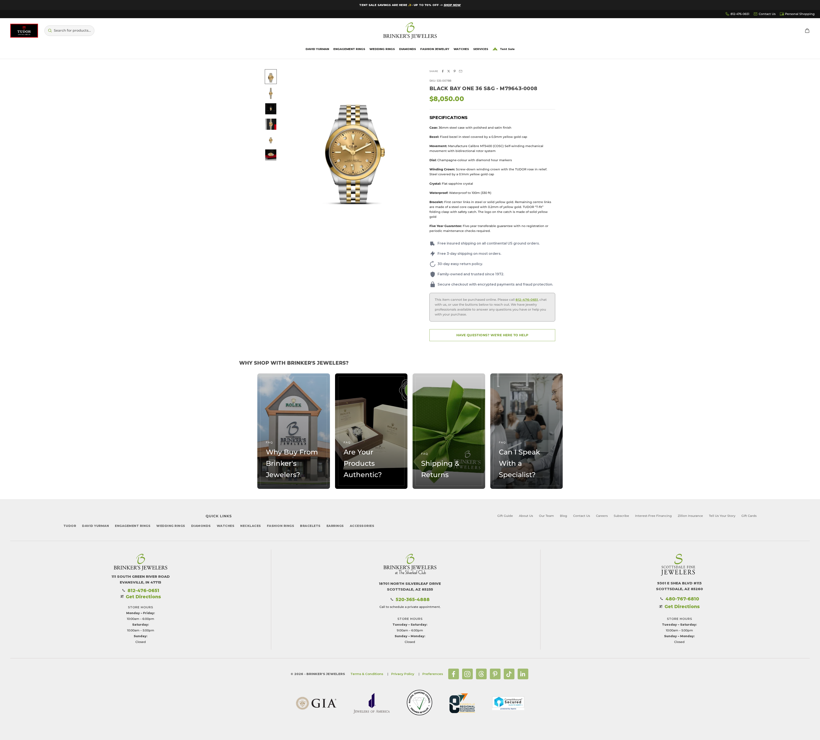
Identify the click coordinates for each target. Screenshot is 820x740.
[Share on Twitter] (448, 71)
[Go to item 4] (271, 124)
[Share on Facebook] (442, 71)
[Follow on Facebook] (453, 674)
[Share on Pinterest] (454, 71)
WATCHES (225, 526)
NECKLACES (250, 526)
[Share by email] (460, 71)
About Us (526, 516)
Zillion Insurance (690, 516)
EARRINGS (335, 526)
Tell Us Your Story (722, 516)
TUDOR (69, 526)
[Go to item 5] (271, 140)
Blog (563, 516)
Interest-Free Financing (653, 516)
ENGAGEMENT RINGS (132, 526)
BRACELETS (310, 526)
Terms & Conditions (366, 674)
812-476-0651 (740, 14)
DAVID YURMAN (95, 526)
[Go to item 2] (271, 93)
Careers (602, 516)
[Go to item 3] (271, 109)
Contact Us (767, 14)
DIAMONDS (201, 526)
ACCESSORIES (362, 526)
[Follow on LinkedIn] (523, 674)
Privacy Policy (402, 674)
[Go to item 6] (271, 155)
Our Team (546, 516)
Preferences (432, 674)
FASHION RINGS (280, 526)
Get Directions (143, 596)
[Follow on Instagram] (467, 674)
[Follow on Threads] (481, 674)
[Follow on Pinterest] (495, 674)
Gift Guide (505, 516)
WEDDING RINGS (170, 526)
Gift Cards (749, 516)
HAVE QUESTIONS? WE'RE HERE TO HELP (492, 335)
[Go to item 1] (271, 76)
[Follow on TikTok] (509, 674)
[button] (69, 30)
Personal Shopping (800, 14)
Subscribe (621, 516)
